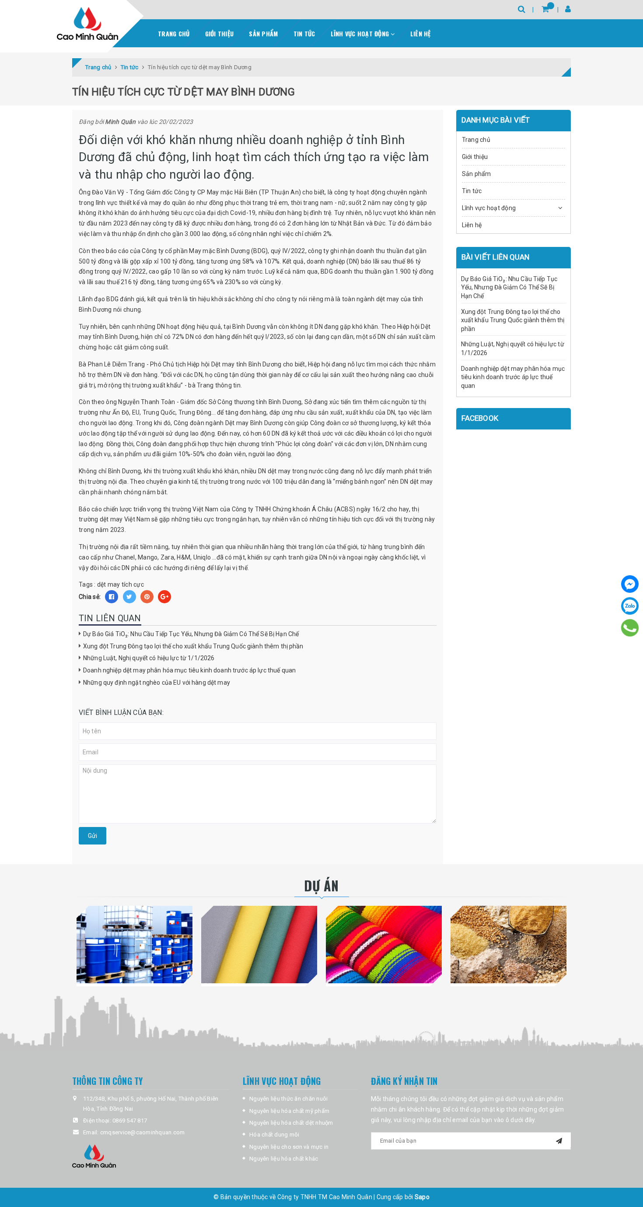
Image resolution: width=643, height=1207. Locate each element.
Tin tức (304, 33)
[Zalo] (630, 606)
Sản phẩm (263, 33)
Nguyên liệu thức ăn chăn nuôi (288, 1098)
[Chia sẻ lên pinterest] (147, 596)
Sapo (422, 1196)
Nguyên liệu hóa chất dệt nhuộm (291, 1122)
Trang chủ (173, 33)
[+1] (164, 596)
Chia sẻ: (90, 596)
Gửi (92, 835)
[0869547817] (630, 627)
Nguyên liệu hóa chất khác (283, 1158)
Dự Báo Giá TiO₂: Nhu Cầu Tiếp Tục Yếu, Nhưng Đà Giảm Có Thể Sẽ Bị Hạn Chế (191, 633)
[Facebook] (630, 584)
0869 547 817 (129, 1120)
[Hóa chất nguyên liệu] (134, 944)
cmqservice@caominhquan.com (142, 1132)
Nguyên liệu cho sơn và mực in (288, 1147)
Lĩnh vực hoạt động (361, 33)
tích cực (133, 584)
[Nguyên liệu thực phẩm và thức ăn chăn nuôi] (508, 944)
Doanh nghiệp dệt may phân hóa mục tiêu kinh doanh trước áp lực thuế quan (189, 670)
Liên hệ (420, 33)
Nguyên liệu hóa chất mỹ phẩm (289, 1111)
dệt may (108, 584)
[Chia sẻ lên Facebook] (111, 596)
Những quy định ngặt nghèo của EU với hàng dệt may (156, 682)
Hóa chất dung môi (274, 1134)
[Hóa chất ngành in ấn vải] (259, 944)
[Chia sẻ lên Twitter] (129, 596)
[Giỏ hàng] (545, 9)
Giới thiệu (219, 33)
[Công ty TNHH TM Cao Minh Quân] (87, 23)
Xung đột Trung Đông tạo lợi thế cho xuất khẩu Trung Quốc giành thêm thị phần (193, 646)
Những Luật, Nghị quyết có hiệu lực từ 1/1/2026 (148, 658)
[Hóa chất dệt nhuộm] (384, 944)
